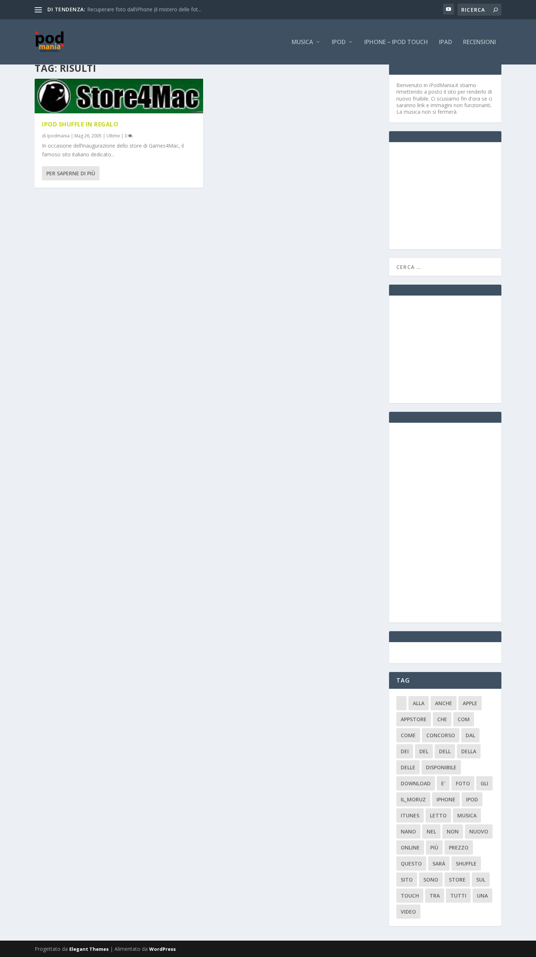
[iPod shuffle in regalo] (119, 96)
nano (408, 831)
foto (463, 783)
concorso (440, 735)
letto (438, 815)
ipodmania (58, 136)
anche (443, 703)
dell (445, 751)
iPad (445, 42)
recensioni (479, 42)
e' (443, 783)
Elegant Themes (89, 949)
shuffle (466, 863)
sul (480, 879)
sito (407, 879)
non (453, 831)
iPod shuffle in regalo (80, 124)
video (408, 911)
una (482, 895)
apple (470, 703)
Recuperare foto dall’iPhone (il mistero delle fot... (144, 9)
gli (484, 783)
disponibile (441, 767)
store (457, 879)
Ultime (113, 136)
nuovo (478, 831)
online (410, 847)
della (468, 751)
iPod (339, 42)
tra (435, 895)
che (442, 719)
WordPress (162, 949)
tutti (458, 895)
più (434, 847)
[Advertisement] (451, 195)
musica (467, 815)
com (464, 719)
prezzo (459, 847)
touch (410, 895)
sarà (438, 863)
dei (405, 751)
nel (431, 831)
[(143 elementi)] (401, 703)
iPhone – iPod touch (396, 42)
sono (430, 879)
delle (408, 767)
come (408, 735)
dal (470, 735)
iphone (445, 799)
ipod (472, 799)
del (423, 751)
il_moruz (413, 799)
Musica (302, 42)
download (416, 783)
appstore (414, 719)
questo (411, 863)
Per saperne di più (70, 173)
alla (418, 703)
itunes (410, 815)
